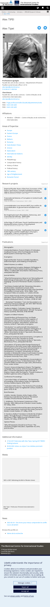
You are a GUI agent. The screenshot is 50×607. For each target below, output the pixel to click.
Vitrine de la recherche (15, 533)
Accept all (25, 591)
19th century (11, 171)
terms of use (29, 596)
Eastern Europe (12, 133)
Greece (9, 148)
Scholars (19, 12)
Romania (10, 142)
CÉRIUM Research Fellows (32, 12)
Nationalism (11, 151)
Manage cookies (25, 583)
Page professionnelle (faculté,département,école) (24, 103)
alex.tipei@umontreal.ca (10, 87)
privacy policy (15, 596)
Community (11, 12)
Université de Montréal (6, 3)
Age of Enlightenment (14, 174)
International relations (15, 154)
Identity (9, 157)
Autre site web (12, 105)
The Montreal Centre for (29, 3)
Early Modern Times (14, 145)
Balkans (10, 139)
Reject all (25, 587)
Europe (9, 130)
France (9, 136)
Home (4, 12)
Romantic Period (12, 177)
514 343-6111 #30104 (9, 89)
